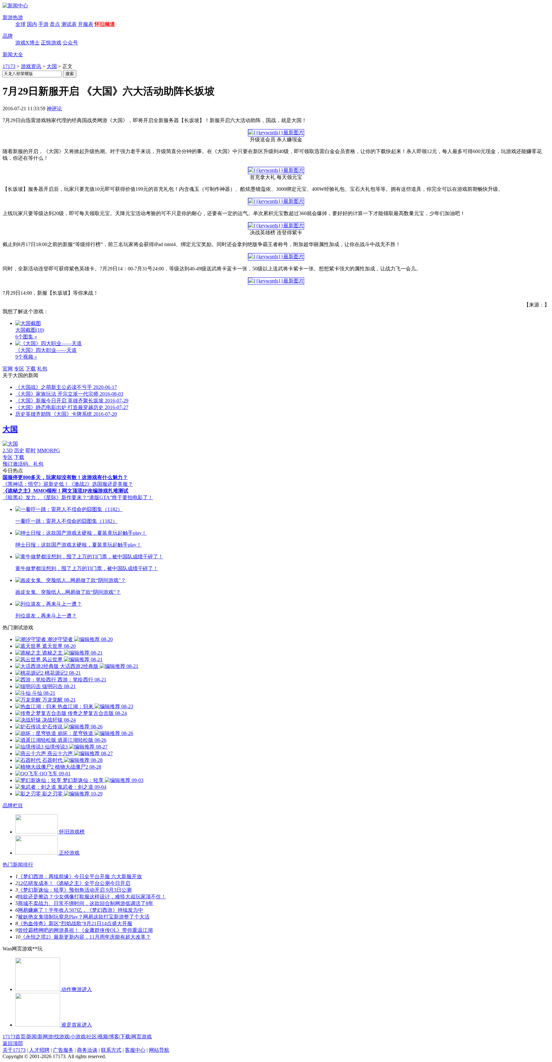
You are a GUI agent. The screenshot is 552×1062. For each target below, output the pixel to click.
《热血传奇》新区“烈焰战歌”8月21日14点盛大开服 (75, 923)
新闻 (32, 1036)
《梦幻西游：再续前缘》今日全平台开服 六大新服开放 (80, 876)
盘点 (55, 24)
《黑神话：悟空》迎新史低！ (36, 484)
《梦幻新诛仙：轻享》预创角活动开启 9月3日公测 (75, 890)
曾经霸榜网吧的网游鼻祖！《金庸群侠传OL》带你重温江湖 (85, 930)
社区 (92, 1036)
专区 (19, 368)
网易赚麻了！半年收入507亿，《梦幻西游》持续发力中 (80, 910)
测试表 (69, 24)
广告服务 (63, 1050)
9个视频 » (26, 357)
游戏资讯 (31, 66)
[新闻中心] (15, 5)
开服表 (85, 24)
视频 (103, 1036)
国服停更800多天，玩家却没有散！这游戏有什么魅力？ (65, 477)
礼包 (42, 368)
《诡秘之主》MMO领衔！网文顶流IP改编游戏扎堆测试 (65, 490)
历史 (19, 450)
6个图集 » (26, 336)
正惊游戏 (51, 42)
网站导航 (159, 1050)
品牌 (8, 36)
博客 (114, 1036)
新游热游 (13, 17)
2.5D (8, 450)
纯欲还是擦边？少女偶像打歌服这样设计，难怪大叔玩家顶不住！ (92, 896)
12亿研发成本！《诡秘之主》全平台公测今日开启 (74, 883)
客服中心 (135, 1050)
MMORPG (48, 450)
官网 (8, 368)
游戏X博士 (27, 42)
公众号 (70, 42)
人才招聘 (39, 1050)
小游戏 (78, 1036)
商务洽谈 (87, 1050)
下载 (31, 368)
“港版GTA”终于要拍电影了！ (120, 497)
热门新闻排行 (18, 864)
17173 (9, 66)
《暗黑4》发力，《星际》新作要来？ (45, 497)
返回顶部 (13, 1043)
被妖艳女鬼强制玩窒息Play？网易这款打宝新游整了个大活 (84, 916)
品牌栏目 (13, 805)
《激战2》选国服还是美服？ (101, 484)
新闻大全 (13, 54)
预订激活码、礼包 (23, 464)
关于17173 (14, 1050)
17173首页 (14, 1036)
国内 (32, 24)
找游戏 (61, 1036)
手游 (43, 24)
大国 (52, 66)
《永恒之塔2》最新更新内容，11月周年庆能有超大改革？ (85, 937)
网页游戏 (141, 1036)
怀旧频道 (105, 24)
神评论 (54, 108)
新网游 (45, 1036)
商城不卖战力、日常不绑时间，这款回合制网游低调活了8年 (85, 903)
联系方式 (111, 1050)
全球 (20, 24)
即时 (31, 450)
